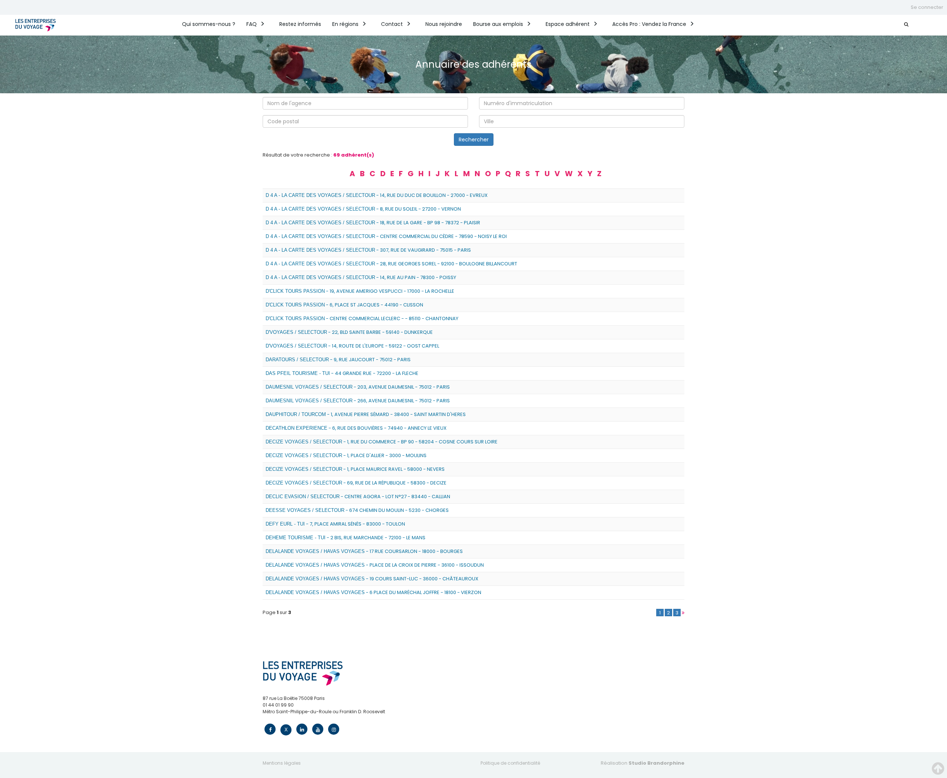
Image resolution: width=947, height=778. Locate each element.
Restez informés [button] (300, 24)
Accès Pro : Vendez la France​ (649, 24)
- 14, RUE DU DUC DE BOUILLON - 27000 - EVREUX (377, 195)
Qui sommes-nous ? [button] (208, 24)
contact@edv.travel (285, 718)
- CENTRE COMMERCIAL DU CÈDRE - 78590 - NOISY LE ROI (386, 236)
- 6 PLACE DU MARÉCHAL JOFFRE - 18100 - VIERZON (373, 592)
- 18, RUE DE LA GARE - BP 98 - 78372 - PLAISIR (373, 222)
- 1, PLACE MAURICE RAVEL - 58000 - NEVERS (355, 469)
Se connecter (927, 7)
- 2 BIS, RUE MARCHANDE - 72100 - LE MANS (345, 537)
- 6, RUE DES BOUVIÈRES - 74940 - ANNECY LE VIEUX (356, 428)
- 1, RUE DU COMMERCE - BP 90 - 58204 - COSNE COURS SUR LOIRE (382, 441)
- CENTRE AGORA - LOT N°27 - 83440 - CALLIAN (358, 496)
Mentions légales (282, 763)
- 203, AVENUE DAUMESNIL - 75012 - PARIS (358, 386)
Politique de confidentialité (510, 763)
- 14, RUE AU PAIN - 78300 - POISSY (361, 277)
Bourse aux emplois (498, 24)
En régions (345, 24)
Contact (392, 24)
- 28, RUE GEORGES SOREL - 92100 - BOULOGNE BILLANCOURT (391, 263)
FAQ (251, 24)
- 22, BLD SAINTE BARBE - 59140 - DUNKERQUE (349, 332)
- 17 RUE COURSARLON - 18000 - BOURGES (364, 551)
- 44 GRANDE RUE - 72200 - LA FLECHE (342, 373)
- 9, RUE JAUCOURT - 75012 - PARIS (338, 359)
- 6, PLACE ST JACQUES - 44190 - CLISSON (344, 304)
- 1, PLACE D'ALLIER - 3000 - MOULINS (346, 455)
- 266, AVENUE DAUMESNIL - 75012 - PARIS (358, 400)
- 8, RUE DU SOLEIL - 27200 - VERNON (363, 208)
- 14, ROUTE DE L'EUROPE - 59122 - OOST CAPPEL (352, 345)
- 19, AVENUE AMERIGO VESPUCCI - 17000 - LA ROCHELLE (360, 291)
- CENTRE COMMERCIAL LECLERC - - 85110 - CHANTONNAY (362, 318)
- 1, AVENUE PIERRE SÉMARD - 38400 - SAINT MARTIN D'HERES (366, 414)
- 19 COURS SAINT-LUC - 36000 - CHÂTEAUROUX (372, 578)
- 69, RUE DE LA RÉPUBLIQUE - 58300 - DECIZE (356, 482)
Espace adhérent (568, 24)
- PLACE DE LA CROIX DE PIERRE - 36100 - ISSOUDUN (375, 565)
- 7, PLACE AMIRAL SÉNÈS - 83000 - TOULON (335, 523)
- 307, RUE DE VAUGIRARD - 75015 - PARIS (368, 250)
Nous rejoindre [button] (443, 24)
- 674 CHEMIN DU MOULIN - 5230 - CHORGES (357, 510)
